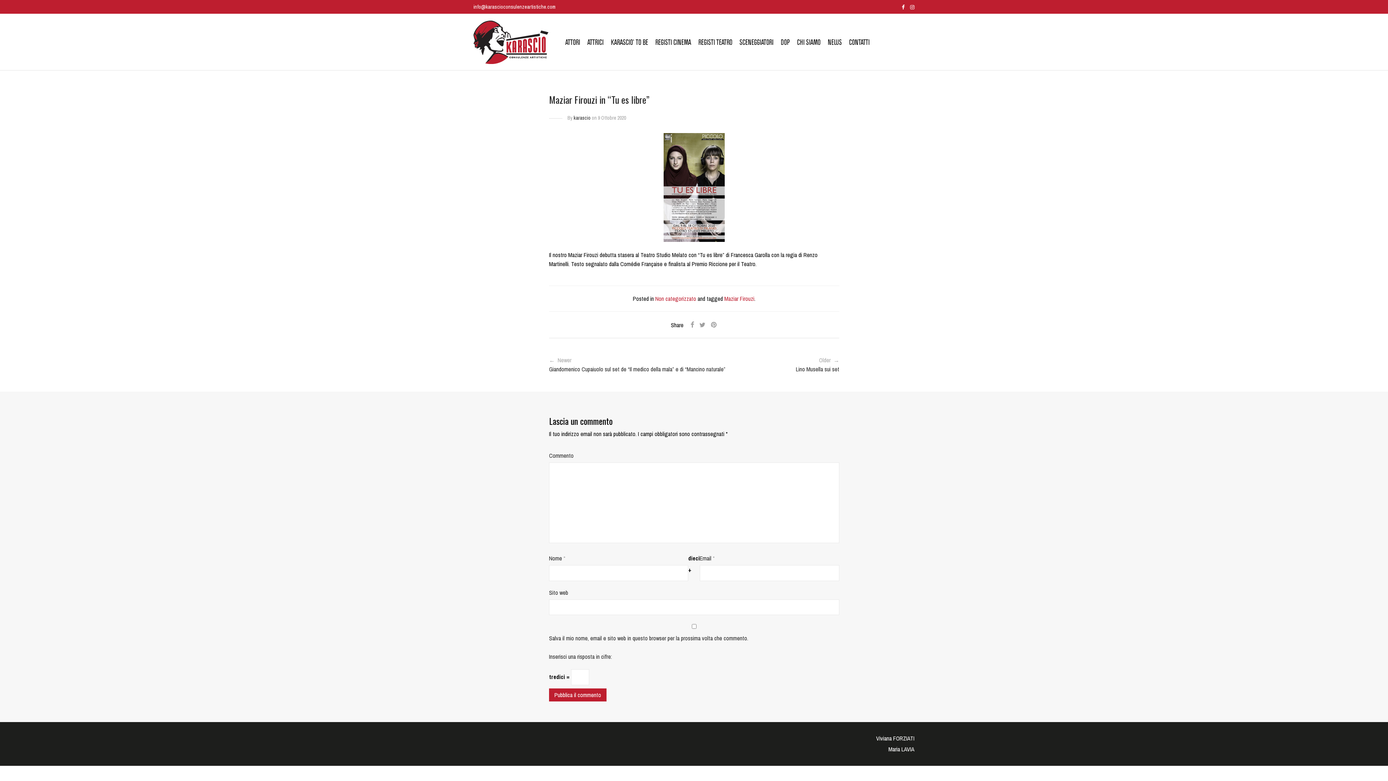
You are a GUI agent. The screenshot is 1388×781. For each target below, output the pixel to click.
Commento (561, 456)
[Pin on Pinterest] (714, 325)
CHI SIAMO (809, 42)
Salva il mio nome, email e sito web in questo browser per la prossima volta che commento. (648, 638)
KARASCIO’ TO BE (629, 42)
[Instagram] (912, 6)
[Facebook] (903, 6)
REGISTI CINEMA (673, 42)
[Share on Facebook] (692, 325)
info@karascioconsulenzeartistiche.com (515, 6)
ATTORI (572, 42)
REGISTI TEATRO (715, 42)
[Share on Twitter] (702, 325)
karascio (582, 118)
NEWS (835, 42)
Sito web (558, 593)
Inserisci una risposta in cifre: (580, 657)
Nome (557, 558)
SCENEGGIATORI (757, 42)
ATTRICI (595, 42)
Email (707, 558)
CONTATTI (859, 42)
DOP (785, 42)
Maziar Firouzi (739, 299)
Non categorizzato (675, 299)
